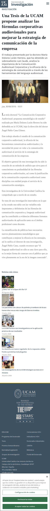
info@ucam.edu (7, 472)
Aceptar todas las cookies (25, 506)
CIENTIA (29, 445)
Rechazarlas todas (25, 499)
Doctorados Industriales (35, 441)
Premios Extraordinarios (10, 445)
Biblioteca (30, 450)
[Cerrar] (47, 476)
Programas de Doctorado (11, 436)
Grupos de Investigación (11, 454)
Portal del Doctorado (34, 454)
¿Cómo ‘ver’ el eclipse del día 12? (14, 289)
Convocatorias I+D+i (34, 432)
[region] (25, 492)
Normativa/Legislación (10, 450)
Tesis (4, 441)
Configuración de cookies (25, 492)
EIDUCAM (5, 432)
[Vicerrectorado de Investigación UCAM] (4, 3)
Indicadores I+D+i (33, 436)
